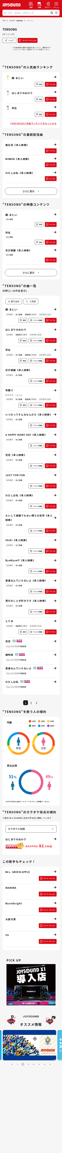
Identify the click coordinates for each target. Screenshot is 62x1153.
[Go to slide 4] (28, 1064)
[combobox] (30, 301)
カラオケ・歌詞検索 (16, 21)
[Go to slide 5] (33, 1064)
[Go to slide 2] (17, 1064)
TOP (3, 21)
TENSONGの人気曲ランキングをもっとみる (33, 123)
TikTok (18, 395)
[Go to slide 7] (44, 1064)
